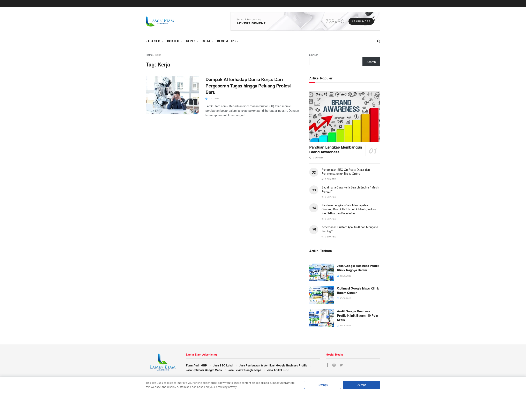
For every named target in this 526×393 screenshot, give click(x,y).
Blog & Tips (226, 41)
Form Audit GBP (196, 365)
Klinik (191, 41)
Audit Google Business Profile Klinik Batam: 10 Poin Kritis (357, 315)
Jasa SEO (153, 41)
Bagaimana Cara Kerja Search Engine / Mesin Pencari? (350, 189)
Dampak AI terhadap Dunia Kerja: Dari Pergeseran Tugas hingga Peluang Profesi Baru (248, 85)
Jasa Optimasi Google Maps (204, 370)
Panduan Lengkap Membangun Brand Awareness (335, 149)
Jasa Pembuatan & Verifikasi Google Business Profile (273, 365)
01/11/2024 (213, 98)
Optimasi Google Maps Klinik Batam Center (358, 290)
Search (313, 55)
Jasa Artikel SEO (277, 370)
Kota (206, 41)
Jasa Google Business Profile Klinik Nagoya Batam (358, 267)
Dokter (173, 41)
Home (149, 54)
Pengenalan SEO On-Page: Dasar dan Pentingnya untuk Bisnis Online (346, 171)
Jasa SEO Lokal (223, 365)
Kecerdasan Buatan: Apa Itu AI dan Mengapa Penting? (350, 229)
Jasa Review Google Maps (244, 370)
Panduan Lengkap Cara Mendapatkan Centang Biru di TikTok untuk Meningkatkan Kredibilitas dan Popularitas (349, 209)
